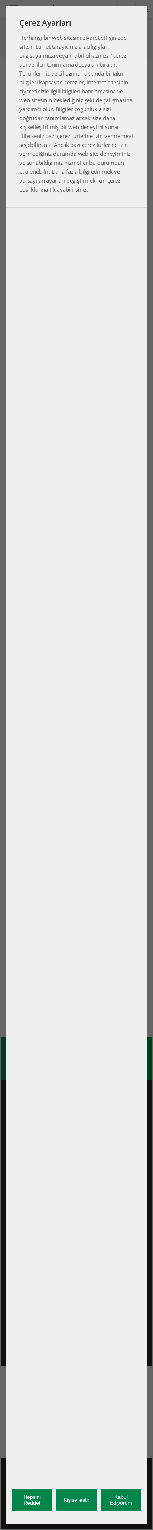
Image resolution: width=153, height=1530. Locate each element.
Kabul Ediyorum (121, 1500)
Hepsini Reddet (32, 1500)
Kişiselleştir (76, 1500)
